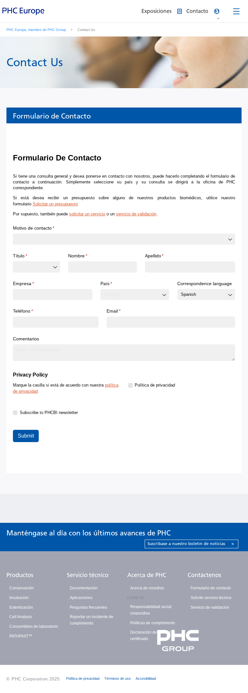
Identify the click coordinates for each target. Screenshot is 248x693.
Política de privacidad (82, 678)
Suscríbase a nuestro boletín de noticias (191, 543)
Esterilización (21, 607)
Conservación (21, 588)
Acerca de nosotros (147, 588)
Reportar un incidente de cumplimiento (91, 620)
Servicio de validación (210, 607)
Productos (19, 575)
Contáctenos (204, 575)
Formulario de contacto (211, 588)
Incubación (19, 597)
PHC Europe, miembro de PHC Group (36, 30)
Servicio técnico (87, 575)
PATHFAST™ (20, 636)
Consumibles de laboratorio (33, 626)
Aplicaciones (81, 597)
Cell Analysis (20, 617)
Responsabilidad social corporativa (150, 610)
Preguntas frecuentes (88, 607)
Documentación (84, 588)
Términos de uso (117, 678)
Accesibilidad (146, 678)
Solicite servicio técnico (211, 597)
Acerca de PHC (146, 575)
